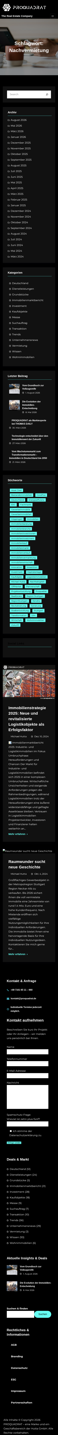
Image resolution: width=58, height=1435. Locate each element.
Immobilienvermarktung (23, 557)
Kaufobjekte (19, 311)
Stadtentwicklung (20, 610)
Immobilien (33, 519)
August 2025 (18, 165)
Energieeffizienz (36, 500)
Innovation (16, 567)
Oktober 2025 (19, 153)
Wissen (16, 351)
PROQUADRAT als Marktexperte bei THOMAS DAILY (29, 422)
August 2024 (19, 233)
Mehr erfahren (16, 834)
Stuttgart (38, 610)
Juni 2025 (17, 176)
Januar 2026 (18, 136)
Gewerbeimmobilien (21, 514)
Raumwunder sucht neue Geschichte (26, 864)
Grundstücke (20, 294)
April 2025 (17, 188)
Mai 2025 (16, 182)
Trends (16, 334)
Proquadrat (41, 591)
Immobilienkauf (19, 543)
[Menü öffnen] (52, 16)
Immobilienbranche (21, 529)
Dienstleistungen (23, 288)
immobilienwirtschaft (22, 562)
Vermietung (19, 345)
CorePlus (41, 495)
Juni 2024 (17, 245)
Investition (32, 567)
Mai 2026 (16, 125)
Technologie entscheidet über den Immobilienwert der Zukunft (30, 437)
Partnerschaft (33, 586)
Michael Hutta (18, 581)
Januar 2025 (18, 205)
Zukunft (15, 625)
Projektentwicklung (21, 591)
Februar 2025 (19, 199)
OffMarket (16, 586)
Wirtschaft (16, 620)
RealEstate (16, 596)
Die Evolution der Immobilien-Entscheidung (31, 405)
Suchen (42, 1314)
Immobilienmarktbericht (27, 300)
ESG (13, 504)
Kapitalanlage (34, 572)
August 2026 (19, 119)
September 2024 (21, 228)
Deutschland (20, 283)
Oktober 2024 (19, 222)
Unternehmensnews (25, 339)
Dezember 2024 (21, 210)
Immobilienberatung (21, 524)
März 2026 (17, 131)
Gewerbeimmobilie (20, 509)
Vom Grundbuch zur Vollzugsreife (33, 387)
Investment (19, 305)
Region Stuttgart (35, 596)
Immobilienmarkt (20, 548)
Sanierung (36, 606)
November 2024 (21, 216)
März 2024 (17, 256)
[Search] (47, 94)
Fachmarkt (25, 504)
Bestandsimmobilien (21, 495)
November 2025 (21, 148)
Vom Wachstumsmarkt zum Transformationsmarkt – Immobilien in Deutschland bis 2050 (28, 454)
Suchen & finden (17, 1308)
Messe (16, 317)
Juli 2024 (16, 239)
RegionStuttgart (19, 601)
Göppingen (16, 519)
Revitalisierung (18, 606)
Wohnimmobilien (23, 357)
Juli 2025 (16, 171)
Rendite (36, 601)
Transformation (18, 615)
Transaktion (19, 328)
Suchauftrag (19, 322)
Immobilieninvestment (22, 538)
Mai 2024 (16, 250)
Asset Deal (16, 490)
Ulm (33, 615)
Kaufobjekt (16, 577)
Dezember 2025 (21, 142)
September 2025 (21, 159)
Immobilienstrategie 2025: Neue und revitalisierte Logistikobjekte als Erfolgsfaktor (27, 719)
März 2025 (17, 193)
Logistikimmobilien (36, 577)
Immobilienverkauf (20, 553)
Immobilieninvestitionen (23, 533)
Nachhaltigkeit (37, 581)
